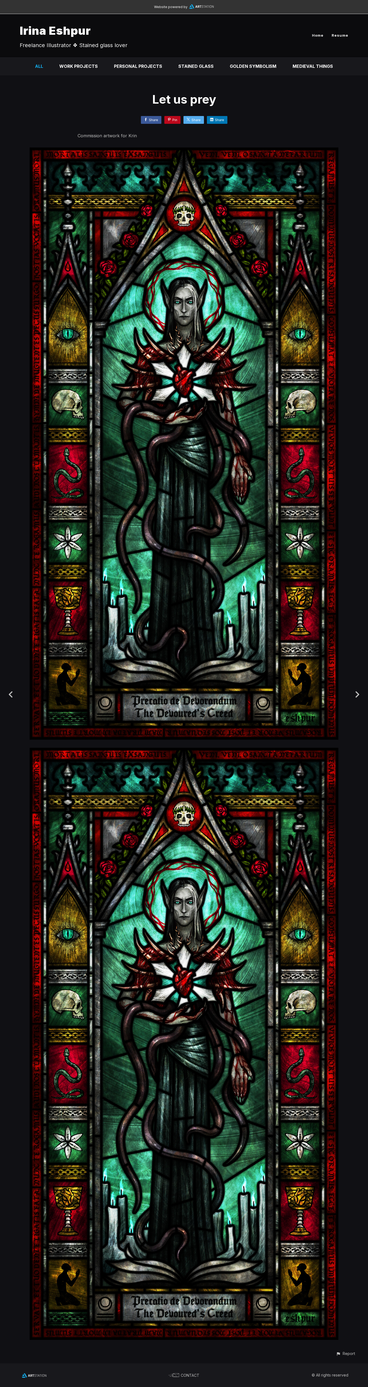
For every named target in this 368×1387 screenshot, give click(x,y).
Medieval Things (313, 66)
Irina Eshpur (55, 30)
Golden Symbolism (253, 66)
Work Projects (78, 66)
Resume (340, 35)
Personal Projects (138, 66)
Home (318, 35)
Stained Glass (196, 66)
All (39, 66)
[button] (345, 1353)
